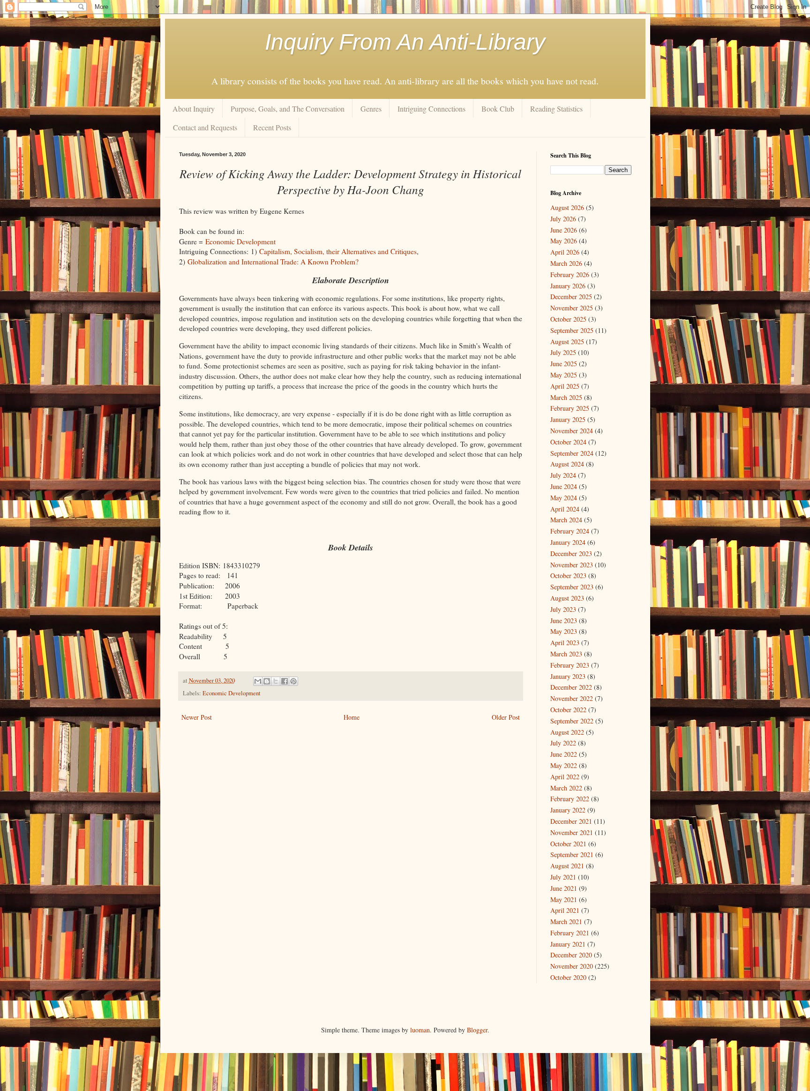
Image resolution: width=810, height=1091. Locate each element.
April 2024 (564, 508)
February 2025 (569, 408)
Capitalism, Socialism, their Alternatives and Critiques (338, 251)
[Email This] (257, 681)
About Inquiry (193, 108)
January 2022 (567, 809)
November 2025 (571, 307)
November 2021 (571, 832)
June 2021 (563, 888)
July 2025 (563, 352)
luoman (420, 1029)
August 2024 (567, 463)
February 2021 (569, 932)
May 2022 (563, 765)
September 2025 (571, 330)
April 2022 (564, 776)
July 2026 (563, 218)
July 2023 (563, 609)
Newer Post (196, 717)
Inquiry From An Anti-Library (405, 42)
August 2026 (567, 207)
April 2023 (564, 642)
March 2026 (566, 263)
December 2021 (571, 821)
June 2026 (563, 230)
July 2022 (563, 742)
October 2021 (568, 843)
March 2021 (566, 921)
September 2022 (571, 720)
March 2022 (566, 787)
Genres (371, 108)
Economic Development (240, 241)
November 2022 (571, 698)
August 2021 (567, 865)
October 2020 (568, 977)
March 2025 (566, 397)
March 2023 (566, 653)
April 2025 (564, 386)
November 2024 (571, 430)
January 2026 (567, 285)
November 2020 (571, 966)
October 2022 (568, 709)
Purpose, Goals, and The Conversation (288, 108)
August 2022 (567, 732)
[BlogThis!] (266, 681)
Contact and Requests (205, 127)
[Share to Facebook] (284, 681)
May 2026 (563, 240)
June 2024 (563, 486)
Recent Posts (272, 127)
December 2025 (571, 296)
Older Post (506, 717)
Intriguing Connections (431, 108)
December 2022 (571, 687)
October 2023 (568, 575)
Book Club (497, 108)
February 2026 (569, 274)
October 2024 (568, 441)
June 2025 (563, 363)
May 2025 (563, 374)
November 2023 (571, 564)
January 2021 (567, 944)
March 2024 (566, 519)
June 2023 (563, 620)
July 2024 (563, 475)
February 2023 (569, 665)
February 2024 (569, 531)
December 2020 (571, 954)
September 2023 (571, 586)
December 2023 (571, 553)
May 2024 (563, 497)
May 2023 (563, 631)
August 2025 (567, 341)
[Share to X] (275, 681)
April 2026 (564, 252)
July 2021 (563, 877)
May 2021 (563, 899)
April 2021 (564, 910)
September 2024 (571, 453)
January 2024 (567, 542)
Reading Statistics (556, 108)
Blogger (477, 1029)
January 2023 (567, 676)
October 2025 (568, 319)
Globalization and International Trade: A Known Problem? (273, 261)
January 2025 (567, 419)
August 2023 (567, 598)
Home (352, 717)
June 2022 (563, 754)
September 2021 (571, 854)
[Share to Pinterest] (293, 681)
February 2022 (569, 798)
